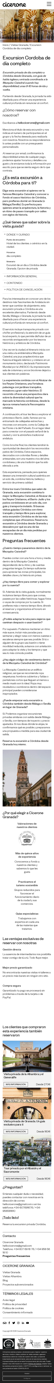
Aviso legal (9, 1300)
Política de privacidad (15, 1304)
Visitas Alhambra (12, 1276)
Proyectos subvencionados (18, 1285)
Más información (16, 1085)
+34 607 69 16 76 (24, 1249)
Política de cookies (13, 1308)
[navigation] (48, 4)
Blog (5, 1281)
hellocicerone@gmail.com (17, 1246)
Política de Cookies (34, 1364)
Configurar (27, 1378)
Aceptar (27, 1373)
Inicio (6, 45)
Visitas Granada (19, 45)
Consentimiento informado (18, 1312)
